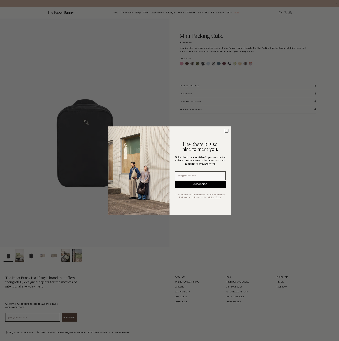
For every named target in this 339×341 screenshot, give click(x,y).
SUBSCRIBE (200, 184)
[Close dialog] (226, 131)
